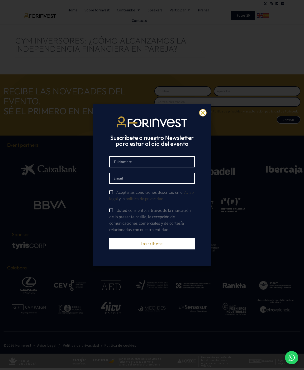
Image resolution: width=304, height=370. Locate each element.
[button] (203, 113)
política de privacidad (144, 198)
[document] (152, 185)
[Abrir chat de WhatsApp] (291, 357)
